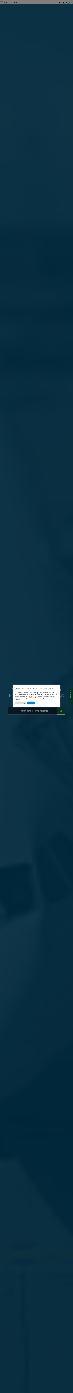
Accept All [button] (31, 703)
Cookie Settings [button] (20, 703)
